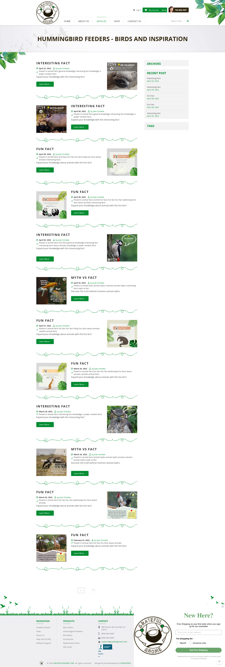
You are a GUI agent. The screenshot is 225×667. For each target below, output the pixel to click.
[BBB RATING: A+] (105, 645)
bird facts (63, 157)
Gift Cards (67, 647)
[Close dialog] (222, 606)
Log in (138, 10)
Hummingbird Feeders (73, 631)
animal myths (99, 285)
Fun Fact (150, 96)
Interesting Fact (154, 78)
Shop (38, 631)
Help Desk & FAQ (43, 639)
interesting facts (53, 159)
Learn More (44, 84)
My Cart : (157, 10)
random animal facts (48, 331)
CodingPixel (125, 663)
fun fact (71, 157)
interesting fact (82, 71)
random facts (51, 74)
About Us (40, 635)
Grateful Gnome (43, 627)
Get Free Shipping (199, 650)
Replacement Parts (71, 643)
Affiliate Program (43, 643)
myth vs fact (83, 288)
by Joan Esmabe (62, 68)
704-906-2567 (181, 10)
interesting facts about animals (52, 245)
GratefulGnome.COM (64, 663)
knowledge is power (75, 245)
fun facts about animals (89, 328)
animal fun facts (100, 200)
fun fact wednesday (124, 200)
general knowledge (67, 71)
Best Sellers (68, 627)
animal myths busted (115, 457)
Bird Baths (67, 635)
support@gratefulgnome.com (114, 641)
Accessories (68, 639)
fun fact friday (81, 157)
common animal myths (116, 285)
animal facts (53, 71)
